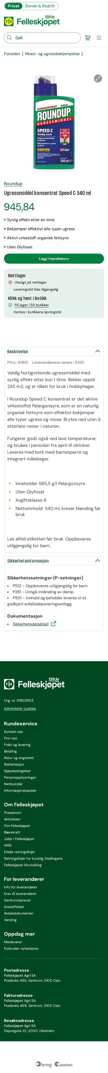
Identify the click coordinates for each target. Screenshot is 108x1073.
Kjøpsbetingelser (17, 771)
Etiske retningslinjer (19, 852)
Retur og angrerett (19, 758)
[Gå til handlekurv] (88, 38)
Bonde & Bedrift (40, 6)
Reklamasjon (14, 764)
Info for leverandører (20, 887)
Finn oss (10, 738)
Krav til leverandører (20, 893)
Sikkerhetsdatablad (30, 624)
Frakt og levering (17, 744)
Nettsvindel (13, 784)
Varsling (10, 920)
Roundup (13, 184)
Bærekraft (12, 832)
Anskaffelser (14, 906)
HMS (8, 845)
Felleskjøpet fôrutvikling (23, 865)
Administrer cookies (20, 708)
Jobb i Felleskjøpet (19, 839)
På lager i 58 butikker (32, 305)
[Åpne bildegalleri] (98, 78)
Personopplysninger (20, 777)
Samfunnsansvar (17, 900)
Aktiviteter (12, 819)
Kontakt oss (13, 731)
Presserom (12, 812)
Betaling (10, 751)
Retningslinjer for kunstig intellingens (33, 858)
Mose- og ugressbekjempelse (52, 53)
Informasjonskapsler (20, 790)
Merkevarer (13, 942)
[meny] (99, 38)
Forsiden (12, 53)
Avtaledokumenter (18, 913)
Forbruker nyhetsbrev (21, 948)
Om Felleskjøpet (17, 825)
